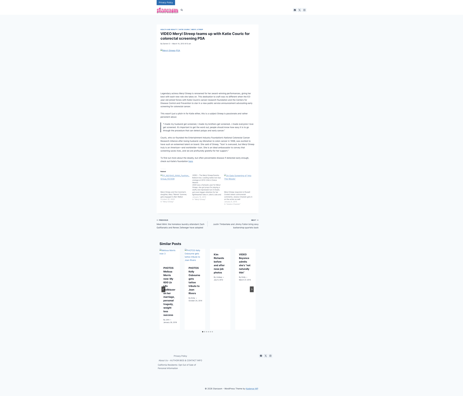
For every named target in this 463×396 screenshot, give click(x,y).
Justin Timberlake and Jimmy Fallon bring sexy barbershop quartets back (235, 224)
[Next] (252, 289)
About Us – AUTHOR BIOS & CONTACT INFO (180, 360)
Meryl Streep (197, 29)
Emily (193, 298)
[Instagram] (304, 10)
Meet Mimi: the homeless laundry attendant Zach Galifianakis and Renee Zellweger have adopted (180, 224)
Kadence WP (252, 388)
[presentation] (170, 255)
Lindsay (219, 277)
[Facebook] (295, 10)
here (190, 161)
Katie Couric (184, 29)
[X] (300, 10)
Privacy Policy (166, 2)
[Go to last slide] (163, 289)
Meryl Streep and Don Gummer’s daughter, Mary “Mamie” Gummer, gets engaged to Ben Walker (173, 194)
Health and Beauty (168, 29)
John (168, 320)
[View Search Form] (182, 10)
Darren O (166, 44)
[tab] (202, 331)
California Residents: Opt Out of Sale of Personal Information (177, 366)
